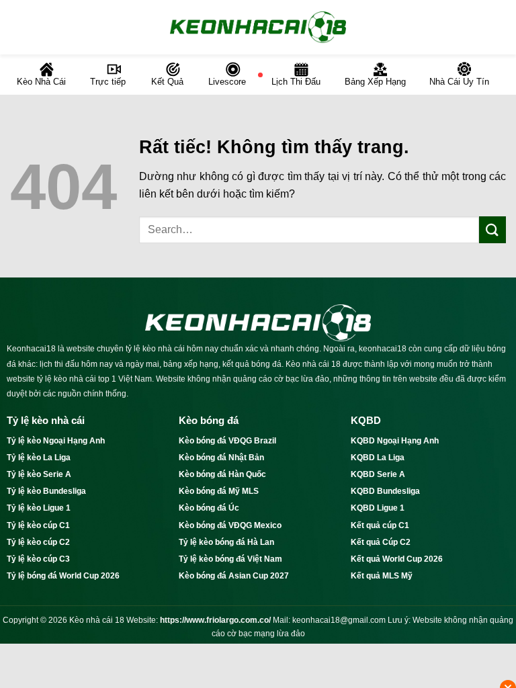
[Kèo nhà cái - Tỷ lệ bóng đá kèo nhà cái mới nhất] (258, 26)
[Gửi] (492, 229)
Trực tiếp (108, 82)
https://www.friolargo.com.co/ (215, 620)
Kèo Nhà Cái (41, 82)
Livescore (227, 82)
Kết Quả (167, 82)
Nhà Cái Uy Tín (459, 82)
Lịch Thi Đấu (295, 82)
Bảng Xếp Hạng (375, 82)
